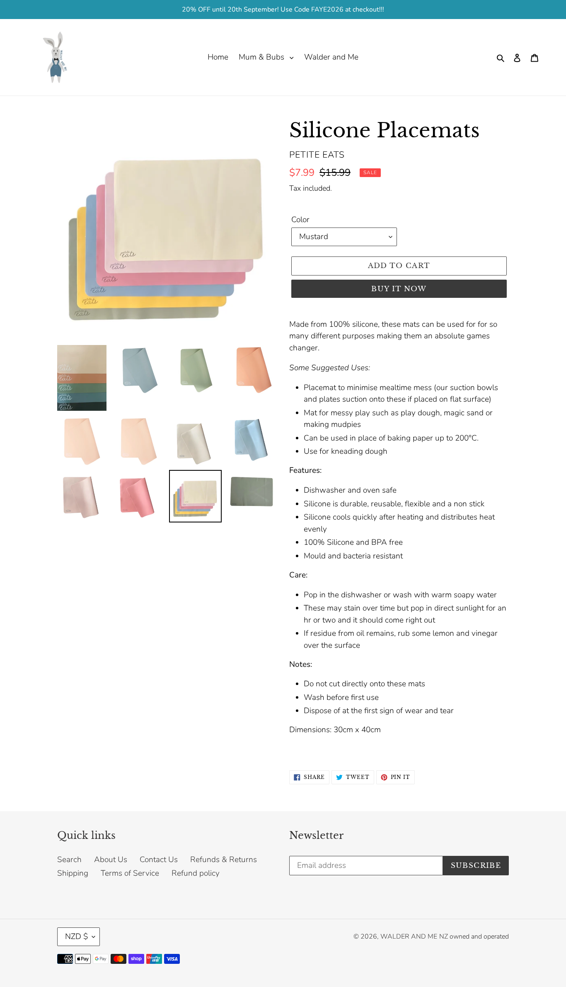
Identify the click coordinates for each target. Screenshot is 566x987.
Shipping (72, 873)
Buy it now (399, 289)
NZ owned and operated (474, 936)
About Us (110, 859)
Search (69, 859)
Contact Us (159, 859)
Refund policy (196, 873)
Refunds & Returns (223, 859)
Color (300, 219)
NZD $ (76, 936)
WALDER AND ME (408, 936)
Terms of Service (130, 873)
